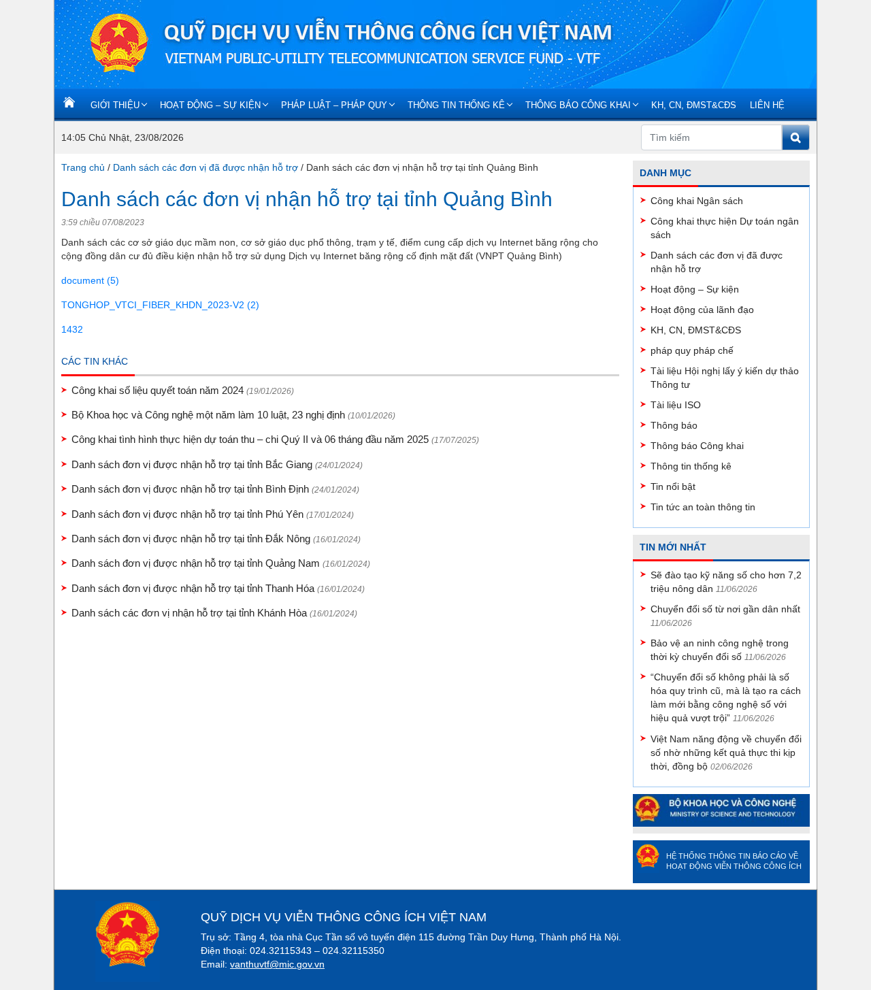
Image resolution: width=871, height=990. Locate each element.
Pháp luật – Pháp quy (334, 105)
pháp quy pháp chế (692, 350)
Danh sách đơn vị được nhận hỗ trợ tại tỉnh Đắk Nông (216, 538)
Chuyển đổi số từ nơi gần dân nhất (725, 609)
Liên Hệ (767, 105)
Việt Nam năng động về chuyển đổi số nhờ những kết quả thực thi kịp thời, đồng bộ (726, 752)
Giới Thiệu (115, 105)
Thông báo (674, 425)
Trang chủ (83, 167)
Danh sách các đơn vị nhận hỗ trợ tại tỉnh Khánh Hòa (214, 612)
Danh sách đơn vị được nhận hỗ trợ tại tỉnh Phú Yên (212, 514)
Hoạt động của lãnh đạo (702, 309)
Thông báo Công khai (578, 105)
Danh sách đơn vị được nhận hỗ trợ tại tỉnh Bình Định (215, 489)
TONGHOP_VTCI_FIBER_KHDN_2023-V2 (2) (160, 304)
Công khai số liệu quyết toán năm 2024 (182, 390)
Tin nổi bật (673, 486)
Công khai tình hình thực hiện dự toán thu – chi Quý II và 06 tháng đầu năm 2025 (275, 439)
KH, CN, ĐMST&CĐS (693, 105)
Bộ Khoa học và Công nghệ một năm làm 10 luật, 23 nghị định (233, 414)
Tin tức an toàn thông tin (703, 506)
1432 (72, 329)
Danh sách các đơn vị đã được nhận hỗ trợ (205, 167)
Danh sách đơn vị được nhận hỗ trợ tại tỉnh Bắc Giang (217, 464)
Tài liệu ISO (676, 404)
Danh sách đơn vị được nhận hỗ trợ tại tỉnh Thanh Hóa (218, 588)
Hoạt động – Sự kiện (210, 105)
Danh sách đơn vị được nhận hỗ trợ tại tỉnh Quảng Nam (220, 563)
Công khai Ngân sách (697, 200)
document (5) (90, 280)
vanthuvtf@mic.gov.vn (277, 964)
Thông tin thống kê (456, 105)
